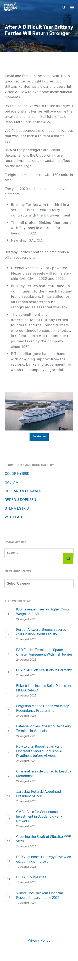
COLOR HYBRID (17, 474)
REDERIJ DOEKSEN (20, 500)
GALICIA (11, 482)
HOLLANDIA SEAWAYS (23, 491)
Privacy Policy (39, 940)
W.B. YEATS (14, 517)
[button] (72, 7)
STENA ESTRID (17, 508)
